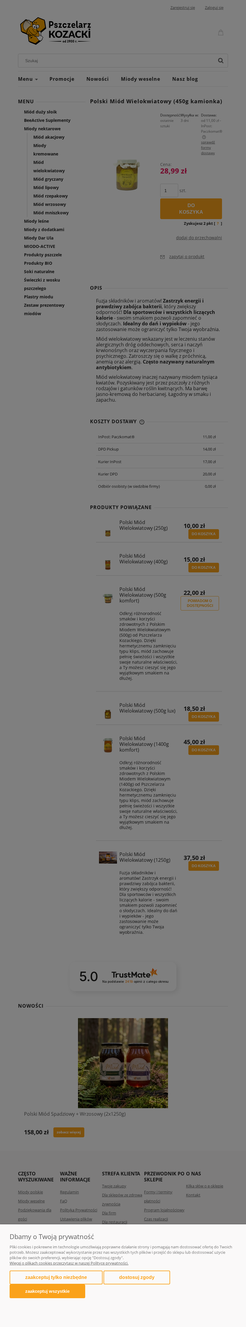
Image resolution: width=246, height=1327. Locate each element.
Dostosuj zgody (136, 1277)
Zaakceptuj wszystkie (47, 1291)
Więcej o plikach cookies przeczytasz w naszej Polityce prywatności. (69, 1263)
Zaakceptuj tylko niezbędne (56, 1277)
